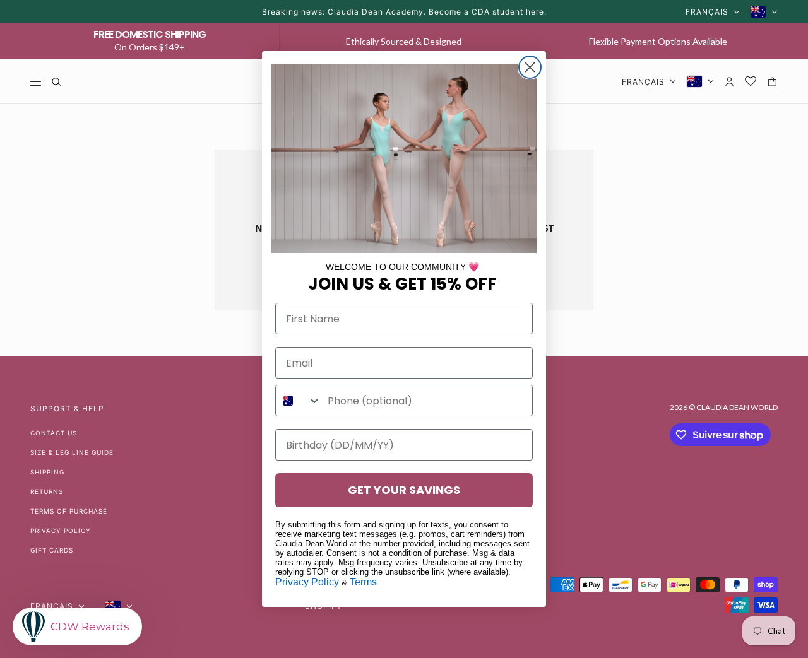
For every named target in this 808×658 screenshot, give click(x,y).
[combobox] (298, 400)
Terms (363, 582)
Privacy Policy (307, 582)
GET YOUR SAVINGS (404, 490)
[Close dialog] (530, 67)
